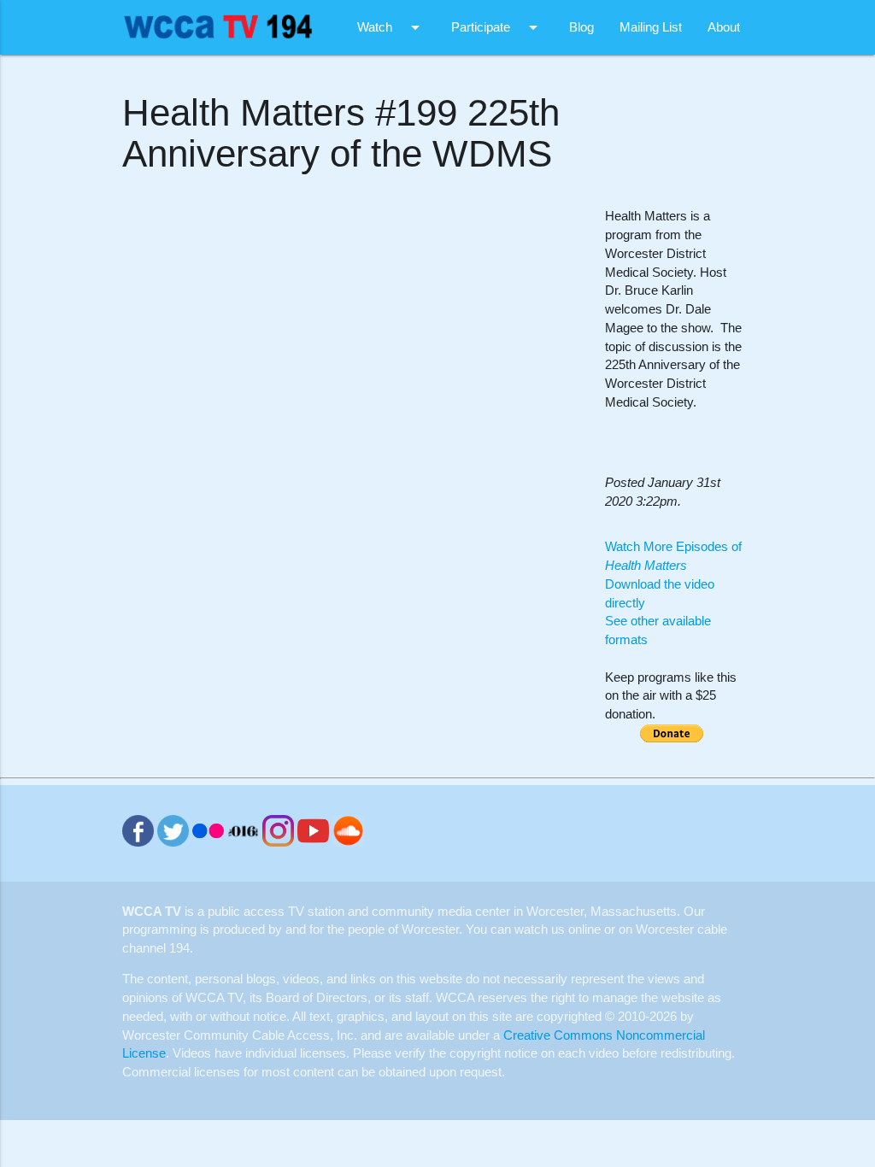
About (724, 27)
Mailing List (651, 27)
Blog (581, 27)
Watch (391, 27)
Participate (497, 27)
